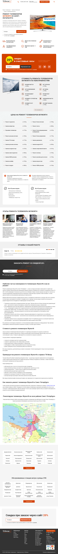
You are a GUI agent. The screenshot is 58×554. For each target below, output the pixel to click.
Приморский (28, 458)
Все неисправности (38, 109)
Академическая (7, 489)
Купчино (50, 460)
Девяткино (18, 483)
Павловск (29, 463)
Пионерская (7, 492)
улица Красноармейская (50, 493)
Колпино (8, 460)
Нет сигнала (37, 534)
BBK (25, 542)
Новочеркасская (39, 489)
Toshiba (25, 543)
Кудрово (39, 460)
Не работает (37, 542)
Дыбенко (18, 486)
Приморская (49, 486)
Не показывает (38, 538)
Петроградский (18, 458)
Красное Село (18, 460)
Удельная (29, 489)
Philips (25, 534)
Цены (15, 532)
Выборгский (39, 452)
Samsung (26, 532)
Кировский (7, 455)
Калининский (50, 452)
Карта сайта (16, 537)
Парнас (39, 463)
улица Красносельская (28, 493)
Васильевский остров (29, 452)
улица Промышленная (39, 493)
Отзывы (15, 533)
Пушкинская (39, 486)
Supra (25, 541)
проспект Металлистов (39, 496)
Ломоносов (7, 463)
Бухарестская (18, 489)
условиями (12, 35)
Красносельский (28, 455)
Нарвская (50, 489)
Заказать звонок (44, 1)
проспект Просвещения (8, 483)
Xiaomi (25, 538)
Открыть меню (54, 2)
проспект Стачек (7, 496)
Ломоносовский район (39, 455)
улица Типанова (50, 496)
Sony (25, 535)
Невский (8, 458)
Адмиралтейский (7, 452)
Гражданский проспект (7, 487)
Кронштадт (28, 460)
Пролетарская (18, 492)
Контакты (15, 535)
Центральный (50, 458)
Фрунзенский (39, 458)
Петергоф (50, 463)
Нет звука (37, 535)
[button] (47, 249)
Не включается (38, 532)
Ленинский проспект (18, 496)
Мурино (18, 463)
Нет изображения (38, 533)
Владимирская (29, 483)
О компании (16, 534)
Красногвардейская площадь (29, 496)
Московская (39, 483)
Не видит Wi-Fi (38, 544)
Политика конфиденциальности (49, 552)
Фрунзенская (29, 486)
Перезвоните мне (26, 66)
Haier (25, 537)
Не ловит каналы (38, 543)
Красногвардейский (18, 455)
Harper (25, 539)
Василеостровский (18, 452)
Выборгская (49, 483)
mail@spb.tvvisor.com (50, 538)
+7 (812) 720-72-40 (24, 1)
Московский (50, 455)
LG (24, 533)
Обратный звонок (50, 530)
